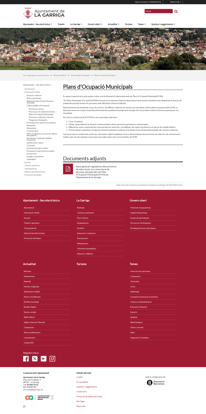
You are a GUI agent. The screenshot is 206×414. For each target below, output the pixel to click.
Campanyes (29, 327)
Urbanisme (31, 128)
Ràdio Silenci (29, 317)
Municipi (80, 207)
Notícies (27, 271)
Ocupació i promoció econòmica (144, 297)
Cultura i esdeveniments (141, 302)
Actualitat (112, 24)
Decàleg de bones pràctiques (143, 228)
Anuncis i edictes (34, 95)
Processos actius (36, 109)
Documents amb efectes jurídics (41, 151)
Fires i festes (82, 218)
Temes (141, 24)
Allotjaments (82, 243)
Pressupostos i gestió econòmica (41, 123)
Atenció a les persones (140, 271)
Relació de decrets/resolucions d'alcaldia (40, 102)
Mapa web (80, 406)
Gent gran (134, 281)
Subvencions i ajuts (35, 143)
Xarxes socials (30, 312)
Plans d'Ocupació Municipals (105, 75)
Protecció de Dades (33, 175)
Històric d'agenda (31, 286)
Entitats (80, 228)
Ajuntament (29, 89)
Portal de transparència (140, 207)
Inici (24, 75)
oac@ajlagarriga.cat (34, 389)
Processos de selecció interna (42, 112)
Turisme (128, 24)
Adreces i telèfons (85, 253)
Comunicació (29, 337)
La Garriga (75, 24)
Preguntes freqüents (38, 120)
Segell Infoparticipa (138, 212)
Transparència (30, 168)
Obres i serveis (136, 327)
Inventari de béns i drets (37, 148)
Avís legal (80, 401)
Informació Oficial (60, 75)
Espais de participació (139, 218)
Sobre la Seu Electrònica (34, 172)
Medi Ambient (136, 322)
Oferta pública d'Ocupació (80, 75)
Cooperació (135, 276)
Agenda (27, 281)
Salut (132, 332)
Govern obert (94, 24)
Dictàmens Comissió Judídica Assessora (39, 139)
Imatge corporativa (35, 156)
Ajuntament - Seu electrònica (36, 24)
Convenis (31, 145)
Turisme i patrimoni (85, 212)
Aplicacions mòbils (32, 291)
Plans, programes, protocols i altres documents (42, 135)
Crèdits (79, 377)
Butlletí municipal (31, 302)
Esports (133, 312)
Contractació (32, 131)
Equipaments (83, 223)
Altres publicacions (32, 332)
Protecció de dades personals (89, 396)
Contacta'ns (81, 391)
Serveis (27, 162)
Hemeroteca (29, 276)
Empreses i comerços (86, 233)
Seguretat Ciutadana (139, 337)
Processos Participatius (140, 223)
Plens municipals (34, 98)
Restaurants (82, 238)
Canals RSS (29, 342)
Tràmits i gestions (32, 165)
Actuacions (32, 154)
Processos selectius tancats (41, 117)
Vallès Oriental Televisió (34, 322)
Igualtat (133, 317)
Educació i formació (138, 307)
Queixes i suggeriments (162, 24)
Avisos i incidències (32, 297)
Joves (132, 286)
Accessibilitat (82, 382)
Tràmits (61, 24)
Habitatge (134, 291)
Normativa (31, 125)
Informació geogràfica (86, 248)
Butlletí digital (30, 307)
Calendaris (31, 159)
